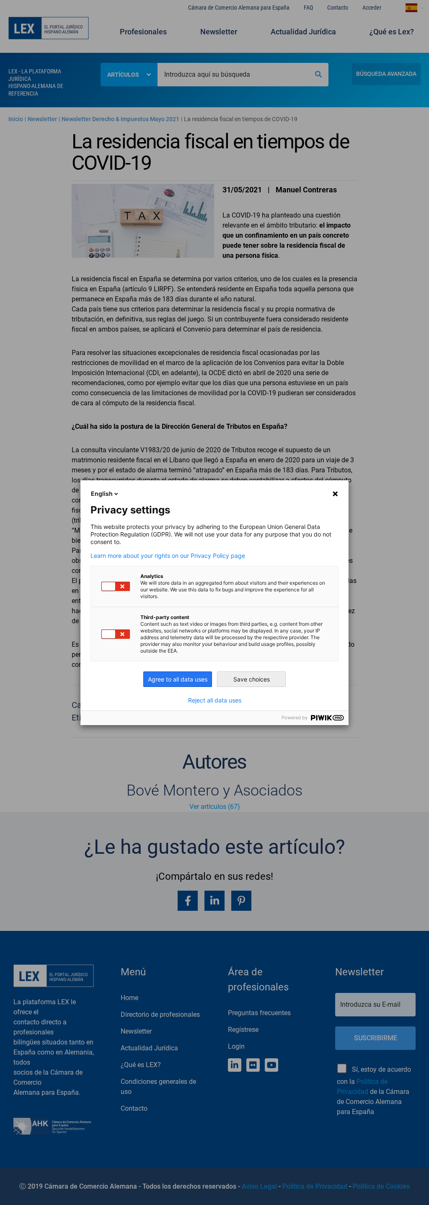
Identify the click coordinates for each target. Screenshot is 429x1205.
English (102, 493)
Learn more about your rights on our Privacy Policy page (167, 555)
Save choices (251, 679)
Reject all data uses (214, 700)
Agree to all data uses (177, 679)
